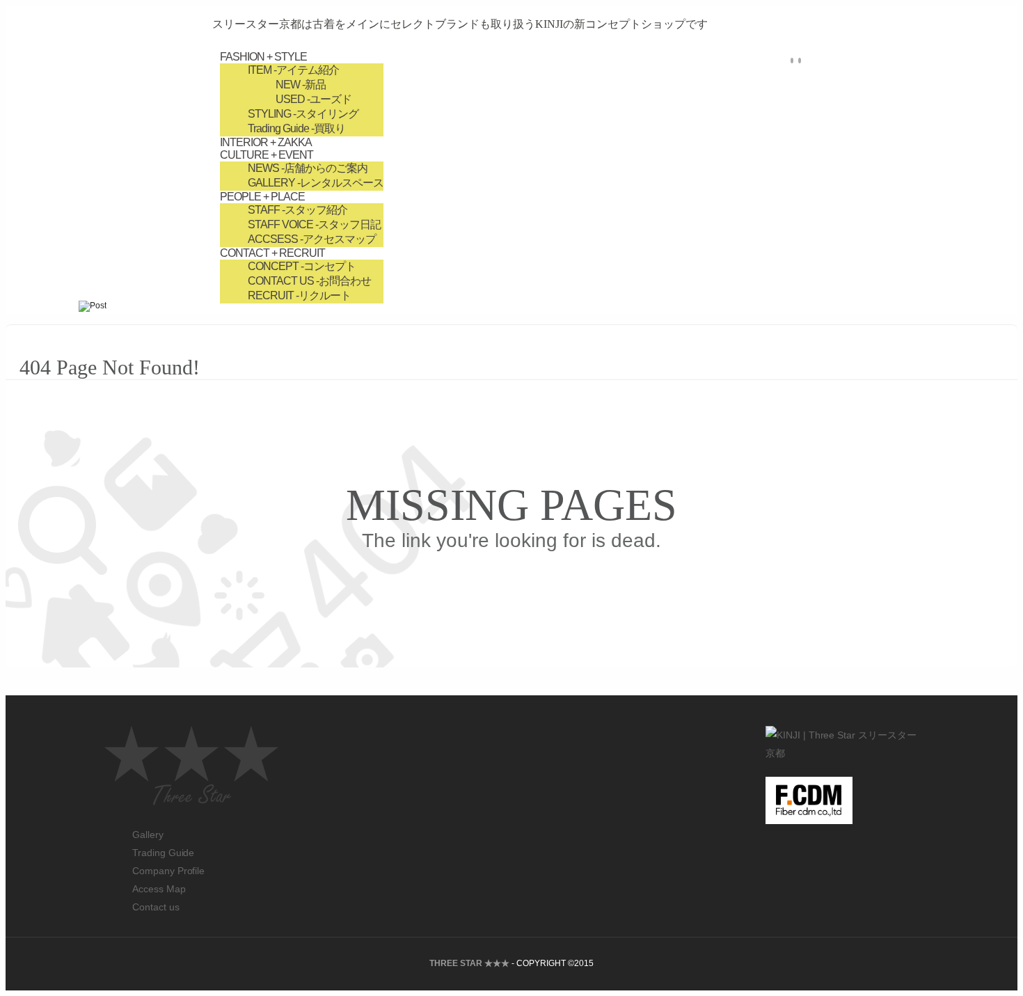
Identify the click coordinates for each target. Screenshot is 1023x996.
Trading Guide (163, 852)
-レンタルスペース (315, 183)
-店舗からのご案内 (307, 168)
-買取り (296, 128)
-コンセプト (302, 266)
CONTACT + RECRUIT (272, 253)
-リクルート (299, 295)
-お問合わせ (309, 281)
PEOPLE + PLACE (262, 197)
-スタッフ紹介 (297, 210)
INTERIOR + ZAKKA (266, 142)
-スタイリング (303, 114)
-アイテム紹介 (293, 70)
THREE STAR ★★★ (469, 963)
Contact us (156, 906)
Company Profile (168, 870)
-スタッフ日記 (314, 224)
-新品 (301, 84)
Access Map (159, 888)
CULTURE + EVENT (266, 155)
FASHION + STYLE (263, 57)
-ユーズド (313, 99)
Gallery (148, 834)
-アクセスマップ (312, 239)
